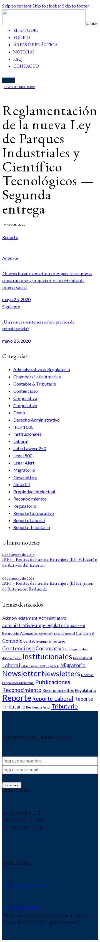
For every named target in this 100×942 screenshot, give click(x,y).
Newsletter (21, 673)
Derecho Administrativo (36, 419)
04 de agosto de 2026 (18, 555)
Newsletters (25, 477)
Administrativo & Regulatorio (41, 369)
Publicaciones (52, 682)
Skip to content (17, 5)
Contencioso (25, 391)
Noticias (87, 675)
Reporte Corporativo (33, 513)
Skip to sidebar (47, 5)
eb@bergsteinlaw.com (25, 886)
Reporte (10, 237)
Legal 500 (22, 455)
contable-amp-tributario (44, 641)
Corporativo (25, 398)
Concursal (85, 633)
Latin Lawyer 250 (29, 448)
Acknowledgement (20, 617)
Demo (19, 412)
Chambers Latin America (37, 376)
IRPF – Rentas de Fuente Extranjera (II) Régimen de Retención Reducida (48, 586)
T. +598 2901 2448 (20, 907)
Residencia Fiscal (38, 707)
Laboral (20, 441)
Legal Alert (23, 462)
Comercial (68, 633)
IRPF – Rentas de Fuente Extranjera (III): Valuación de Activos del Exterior (50, 562)
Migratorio (24, 470)
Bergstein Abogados (20, 633)
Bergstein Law (49, 634)
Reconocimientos (30, 498)
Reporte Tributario (19, 87)
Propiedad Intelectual (34, 491)
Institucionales (27, 434)
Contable (12, 641)
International (82, 658)
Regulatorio (24, 506)
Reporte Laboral (29, 520)
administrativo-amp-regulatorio (35, 625)
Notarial (21, 484)
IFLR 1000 (23, 427)
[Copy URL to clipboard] (38, 250)
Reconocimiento (21, 690)
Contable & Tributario (34, 383)
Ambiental (77, 626)
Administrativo (52, 617)
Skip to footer (75, 5)
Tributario (64, 706)
